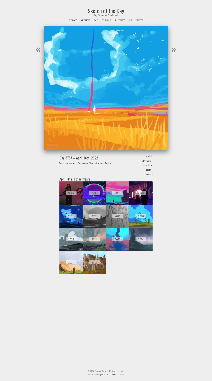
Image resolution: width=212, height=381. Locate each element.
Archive (85, 20)
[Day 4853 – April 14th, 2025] (94, 203)
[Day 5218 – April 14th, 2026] (71, 203)
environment (71, 163)
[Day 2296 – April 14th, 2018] (141, 227)
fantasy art (83, 163)
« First (149, 156)
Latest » (149, 174)
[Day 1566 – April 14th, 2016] (94, 250)
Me (130, 20)
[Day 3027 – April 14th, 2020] (94, 227)
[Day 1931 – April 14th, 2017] (71, 250)
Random (148, 165)
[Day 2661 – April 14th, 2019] (117, 227)
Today (73, 20)
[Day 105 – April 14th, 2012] (94, 273)
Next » (149, 169)
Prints (139, 20)
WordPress (94, 374)
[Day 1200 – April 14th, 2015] (117, 250)
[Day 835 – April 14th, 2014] (141, 250)
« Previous (147, 160)
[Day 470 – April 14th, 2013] (71, 273)
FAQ (96, 20)
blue (61, 163)
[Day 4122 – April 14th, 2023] (141, 203)
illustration (94, 163)
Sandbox (106, 374)
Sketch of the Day (106, 11)
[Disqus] (106, 318)
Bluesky (120, 20)
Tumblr (106, 20)
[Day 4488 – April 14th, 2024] (117, 203)
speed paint (105, 163)
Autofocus (118, 374)
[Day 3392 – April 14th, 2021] (71, 227)
